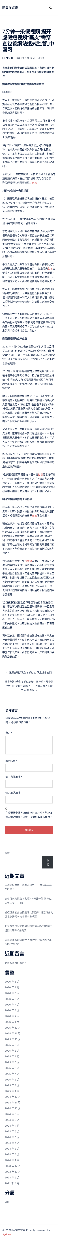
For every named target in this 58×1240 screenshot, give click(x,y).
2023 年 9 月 (12, 1177)
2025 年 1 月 (12, 1091)
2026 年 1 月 (12, 1021)
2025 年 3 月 (12, 1079)
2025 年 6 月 (12, 1062)
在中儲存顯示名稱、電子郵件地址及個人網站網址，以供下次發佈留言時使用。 (28, 814)
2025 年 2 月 (12, 1085)
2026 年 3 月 (12, 1010)
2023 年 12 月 (13, 1166)
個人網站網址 (12, 792)
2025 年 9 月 (12, 1045)
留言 (8, 732)
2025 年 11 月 (12, 1033)
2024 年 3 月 (12, 1148)
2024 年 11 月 (12, 1102)
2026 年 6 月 (12, 993)
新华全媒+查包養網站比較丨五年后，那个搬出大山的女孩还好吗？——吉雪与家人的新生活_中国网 (29, 686)
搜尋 (7, 853)
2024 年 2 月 (12, 1154)
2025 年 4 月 (12, 1073)
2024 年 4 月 (12, 1142)
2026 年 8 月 (12, 981)
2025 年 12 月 (13, 1027)
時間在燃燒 (10, 8)
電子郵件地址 (13, 776)
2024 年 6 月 (12, 1131)
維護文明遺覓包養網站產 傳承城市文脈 (30, 672)
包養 (34, 182)
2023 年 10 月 (13, 1171)
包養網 (28, 560)
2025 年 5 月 (12, 1068)
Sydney (6, 1234)
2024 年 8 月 (12, 1119)
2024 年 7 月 (12, 1125)
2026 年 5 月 (12, 998)
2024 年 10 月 (13, 1108)
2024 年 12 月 (13, 1096)
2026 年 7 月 (12, 987)
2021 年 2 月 (12, 1183)
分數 (7, 1201)
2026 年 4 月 (12, 1004)
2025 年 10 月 (13, 1039)
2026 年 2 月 (12, 1016)
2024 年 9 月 (12, 1114)
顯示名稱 (11, 760)
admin (9, 58)
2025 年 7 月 (12, 1056)
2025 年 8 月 (12, 1050)
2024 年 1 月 (12, 1160)
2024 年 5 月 (12, 1137)
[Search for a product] (50, 8)
